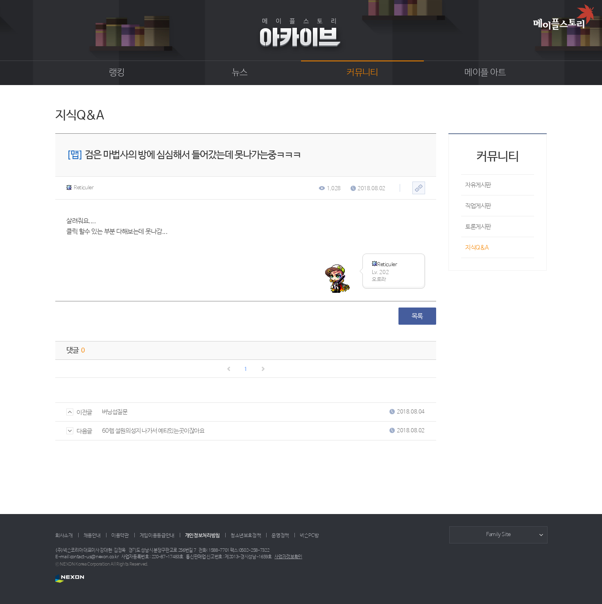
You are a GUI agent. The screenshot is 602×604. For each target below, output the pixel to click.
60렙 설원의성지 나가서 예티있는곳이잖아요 (153, 430)
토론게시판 (478, 226)
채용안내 (92, 536)
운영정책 (280, 536)
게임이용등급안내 (157, 536)
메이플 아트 (485, 72)
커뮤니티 (362, 72)
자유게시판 (478, 185)
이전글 (84, 412)
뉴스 (240, 72)
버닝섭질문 (115, 412)
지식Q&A (477, 247)
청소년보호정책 (246, 536)
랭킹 (117, 72)
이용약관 (120, 536)
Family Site (498, 535)
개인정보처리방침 (202, 536)
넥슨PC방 (309, 536)
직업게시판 (478, 205)
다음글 (84, 431)
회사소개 (64, 536)
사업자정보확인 (288, 557)
